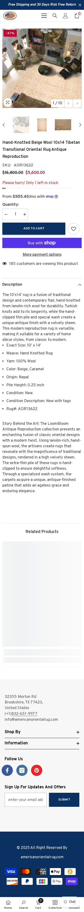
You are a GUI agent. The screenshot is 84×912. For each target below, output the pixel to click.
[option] (42, 68)
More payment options (42, 254)
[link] (42, 652)
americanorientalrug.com (42, 857)
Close (80, 5)
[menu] (44, 15)
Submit (64, 800)
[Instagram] (22, 770)
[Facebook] (7, 770)
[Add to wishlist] (73, 229)
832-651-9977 (24, 714)
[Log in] (65, 15)
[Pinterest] (36, 770)
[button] (68, 103)
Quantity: (10, 204)
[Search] (55, 15)
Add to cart (33, 229)
